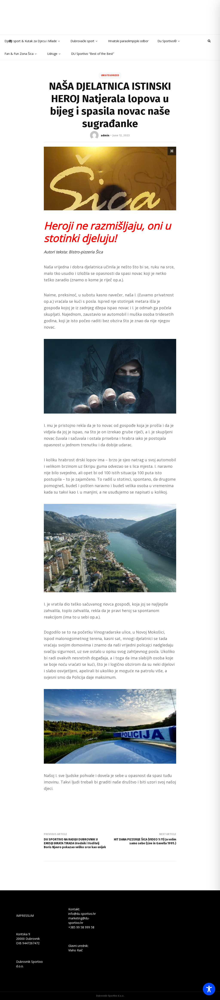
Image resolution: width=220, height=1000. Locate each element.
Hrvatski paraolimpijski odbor (128, 41)
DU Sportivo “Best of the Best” (92, 54)
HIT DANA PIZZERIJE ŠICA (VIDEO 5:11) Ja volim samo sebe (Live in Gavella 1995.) (145, 841)
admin (105, 135)
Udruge (52, 54)
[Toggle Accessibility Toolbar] (209, 989)
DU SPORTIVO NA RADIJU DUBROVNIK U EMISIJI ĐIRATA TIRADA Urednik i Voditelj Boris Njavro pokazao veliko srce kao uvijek (75, 843)
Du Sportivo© (167, 41)
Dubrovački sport (82, 41)
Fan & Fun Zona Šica (19, 54)
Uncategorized (110, 75)
